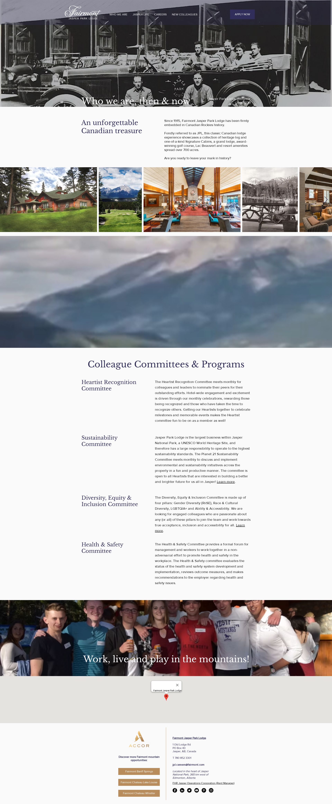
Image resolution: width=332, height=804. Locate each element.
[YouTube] (196, 790)
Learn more (226, 482)
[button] (118, 14)
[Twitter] (189, 790)
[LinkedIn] (182, 790)
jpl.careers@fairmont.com (189, 764)
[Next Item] (326, 199)
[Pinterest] (204, 790)
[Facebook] (175, 790)
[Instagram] (211, 790)
